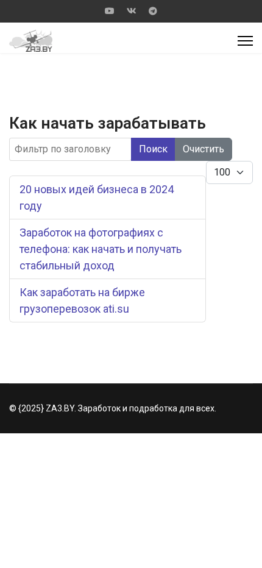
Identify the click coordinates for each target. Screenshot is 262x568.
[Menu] (245, 41)
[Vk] (131, 11)
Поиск (153, 149)
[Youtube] (110, 11)
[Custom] (153, 11)
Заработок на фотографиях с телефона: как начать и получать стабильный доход (100, 249)
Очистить (203, 149)
